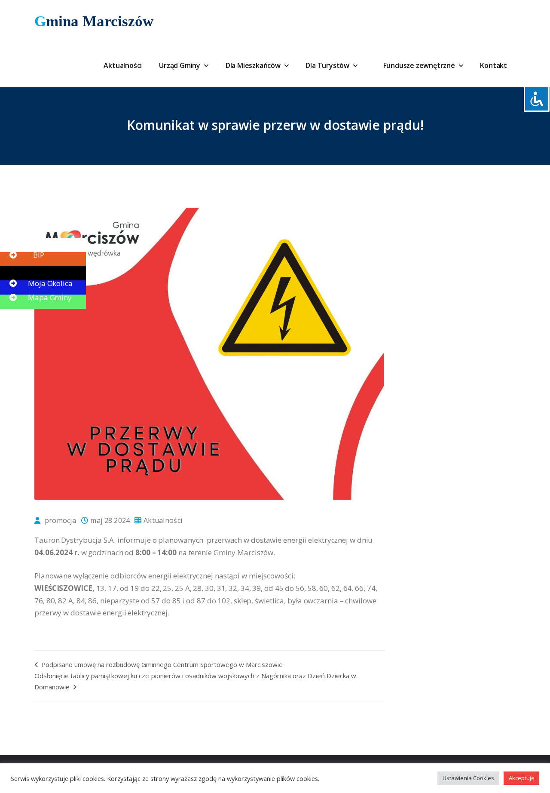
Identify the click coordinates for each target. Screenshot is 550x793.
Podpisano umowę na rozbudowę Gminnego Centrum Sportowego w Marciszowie (161, 664)
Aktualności (123, 65)
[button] (26, 240)
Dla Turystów (328, 65)
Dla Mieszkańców (254, 65)
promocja (60, 520)
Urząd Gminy (180, 65)
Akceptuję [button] (521, 778)
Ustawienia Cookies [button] (468, 778)
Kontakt (493, 65)
